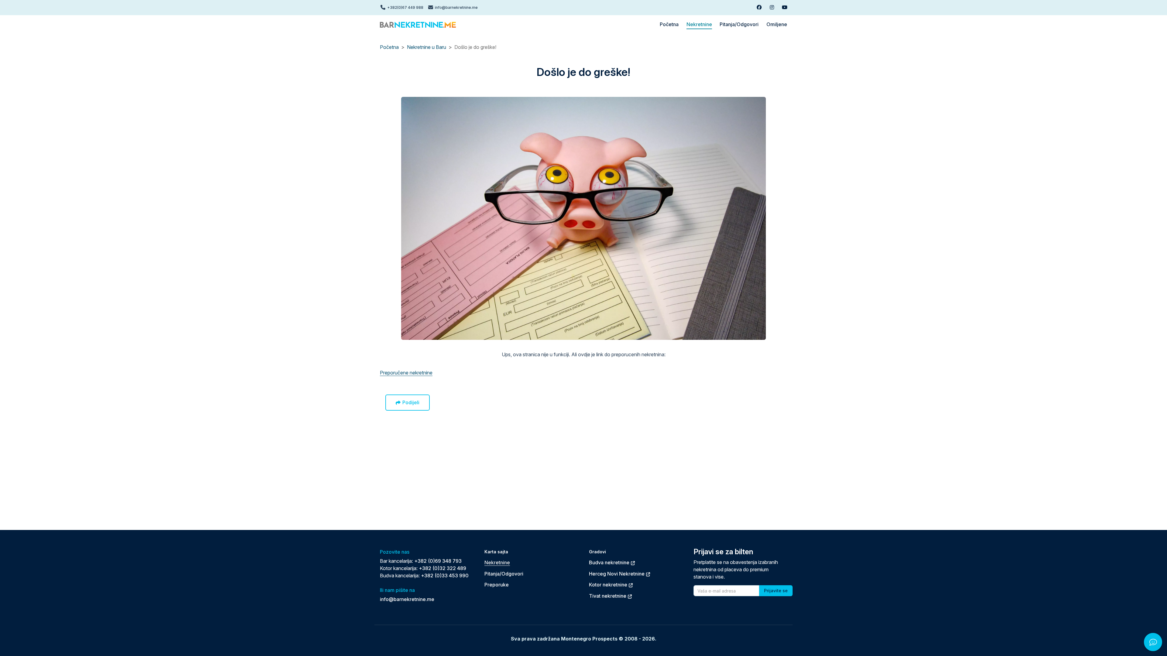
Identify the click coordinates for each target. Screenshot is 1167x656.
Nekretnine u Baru (426, 47)
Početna (389, 47)
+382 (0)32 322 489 (442, 568)
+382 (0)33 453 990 (445, 575)
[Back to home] (418, 24)
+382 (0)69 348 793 (438, 561)
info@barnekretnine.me (407, 599)
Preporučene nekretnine (406, 373)
